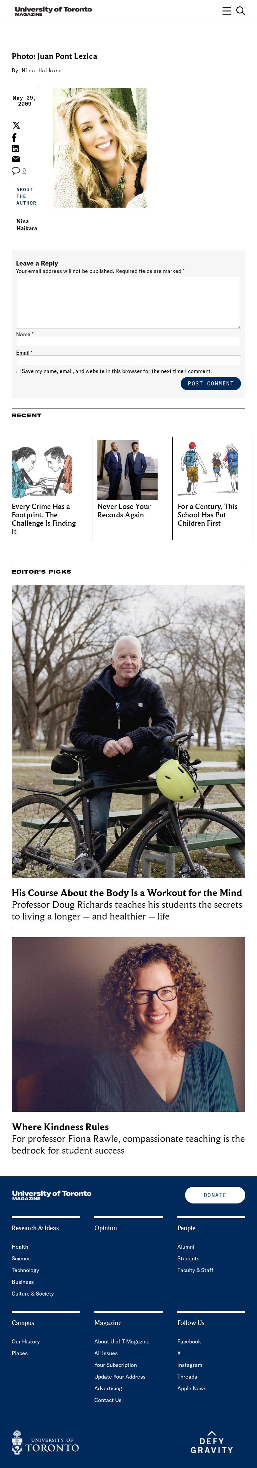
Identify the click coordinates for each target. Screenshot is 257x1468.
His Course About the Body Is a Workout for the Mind (127, 893)
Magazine (107, 1323)
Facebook (189, 1341)
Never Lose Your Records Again (124, 511)
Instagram (189, 1365)
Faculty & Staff (195, 1270)
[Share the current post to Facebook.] (14, 137)
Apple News (191, 1388)
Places (20, 1353)
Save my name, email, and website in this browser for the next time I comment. (117, 371)
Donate (215, 1195)
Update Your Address (120, 1376)
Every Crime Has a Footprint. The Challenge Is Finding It (44, 519)
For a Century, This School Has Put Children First (208, 515)
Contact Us (107, 1400)
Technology (25, 1270)
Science (21, 1258)
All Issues (106, 1353)
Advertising (108, 1388)
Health (20, 1246)
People (186, 1228)
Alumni (185, 1246)
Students (188, 1258)
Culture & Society (33, 1293)
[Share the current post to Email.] (15, 160)
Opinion (105, 1228)
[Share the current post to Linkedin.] (15, 148)
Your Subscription (115, 1365)
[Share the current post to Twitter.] (15, 125)
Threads (187, 1376)
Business (23, 1281)
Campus (23, 1323)
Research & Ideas (35, 1228)
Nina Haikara (42, 70)
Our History (26, 1341)
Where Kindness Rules (60, 1127)
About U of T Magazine (122, 1341)
